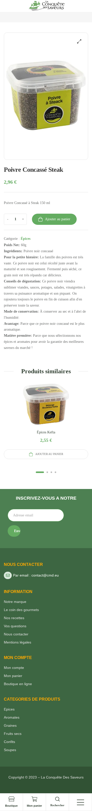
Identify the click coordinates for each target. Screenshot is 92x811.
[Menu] (80, 802)
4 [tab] (55, 473)
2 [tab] (47, 473)
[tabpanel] (46, 421)
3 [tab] (51, 473)
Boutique (11, 805)
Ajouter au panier (57, 219)
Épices (25, 239)
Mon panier (34, 805)
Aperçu (46, 410)
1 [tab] (39, 473)
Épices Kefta (46, 432)
